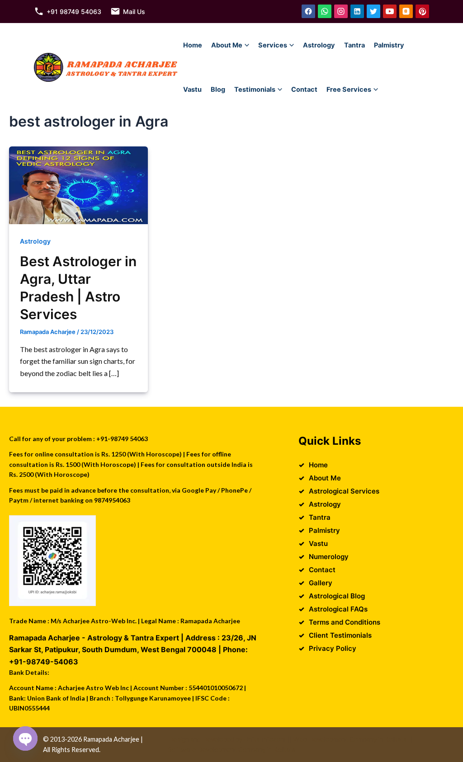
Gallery (320, 583)
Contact (304, 89)
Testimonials (254, 89)
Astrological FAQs (338, 609)
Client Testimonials (340, 635)
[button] (247, 45)
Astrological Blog (337, 596)
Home (192, 45)
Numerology (329, 556)
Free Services (348, 89)
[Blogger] (406, 11)
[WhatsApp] (324, 11)
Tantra (354, 45)
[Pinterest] (422, 11)
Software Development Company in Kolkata (231, 749)
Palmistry (389, 45)
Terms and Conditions (344, 622)
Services (272, 45)
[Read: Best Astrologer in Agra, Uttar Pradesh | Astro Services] (78, 184)
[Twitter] (373, 11)
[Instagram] (341, 11)
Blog (218, 89)
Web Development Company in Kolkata (349, 739)
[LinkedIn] (357, 11)
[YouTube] (390, 11)
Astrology (319, 45)
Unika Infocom (265, 739)
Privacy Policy (332, 648)
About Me (226, 45)
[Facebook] (308, 11)
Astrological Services (344, 491)
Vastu (192, 89)
